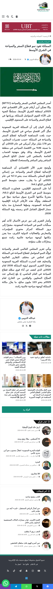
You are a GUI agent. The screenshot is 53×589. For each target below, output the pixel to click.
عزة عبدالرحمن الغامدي (31, 442)
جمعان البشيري (33, 514)
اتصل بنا (18, 564)
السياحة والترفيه (36, 36)
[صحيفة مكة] (43, 7)
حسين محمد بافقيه (32, 430)
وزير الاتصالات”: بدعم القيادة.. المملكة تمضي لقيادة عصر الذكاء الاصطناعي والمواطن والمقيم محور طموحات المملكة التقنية (14, 362)
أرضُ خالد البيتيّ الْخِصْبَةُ (31, 427)
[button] (6, 583)
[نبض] (26, 578)
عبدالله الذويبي (34, 59)
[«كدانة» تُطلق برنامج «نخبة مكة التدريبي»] (39, 348)
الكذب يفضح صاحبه (32, 497)
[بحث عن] (7, 16)
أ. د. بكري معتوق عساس (31, 546)
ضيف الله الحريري (33, 534)
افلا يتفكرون (35, 474)
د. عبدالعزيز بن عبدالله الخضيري (28, 465)
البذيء (37, 462)
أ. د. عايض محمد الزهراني (30, 476)
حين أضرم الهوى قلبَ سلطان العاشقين (25, 543)
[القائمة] (3, 16)
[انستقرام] (22, 325)
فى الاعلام (34, 564)
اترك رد (26, 409)
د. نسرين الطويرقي (32, 525)
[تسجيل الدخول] (16, 16)
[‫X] (26, 325)
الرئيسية (46, 36)
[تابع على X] (25, 59)
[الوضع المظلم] (12, 16)
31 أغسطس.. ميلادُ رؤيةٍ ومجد (28, 439)
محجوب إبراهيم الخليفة (31, 500)
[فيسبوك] (30, 325)
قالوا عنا (26, 564)
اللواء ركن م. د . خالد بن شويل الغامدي (27, 456)
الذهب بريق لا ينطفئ (32, 531)
